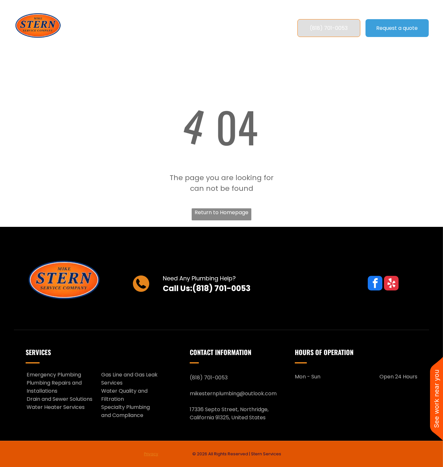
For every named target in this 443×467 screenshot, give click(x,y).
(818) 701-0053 (221, 288)
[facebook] (375, 284)
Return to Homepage (221, 212)
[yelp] (391, 284)
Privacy (151, 454)
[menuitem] (119, 28)
